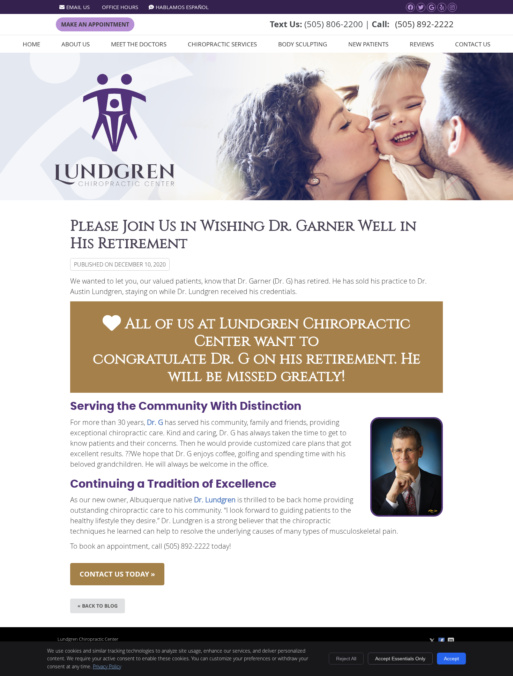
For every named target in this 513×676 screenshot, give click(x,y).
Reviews (422, 44)
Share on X (433, 641)
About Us (75, 44)
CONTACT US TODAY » (117, 574)
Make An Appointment (95, 24)
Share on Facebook (442, 641)
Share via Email (451, 641)
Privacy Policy (107, 666)
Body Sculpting (302, 44)
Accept (451, 658)
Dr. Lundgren (215, 499)
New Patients (368, 44)
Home (31, 44)
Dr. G (155, 422)
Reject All (346, 658)
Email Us (78, 6)
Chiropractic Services (222, 44)
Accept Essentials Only (400, 658)
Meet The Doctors (138, 44)
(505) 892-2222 (424, 24)
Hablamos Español (182, 6)
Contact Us (472, 44)
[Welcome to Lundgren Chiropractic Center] (114, 183)
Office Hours (120, 6)
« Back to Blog (97, 605)
